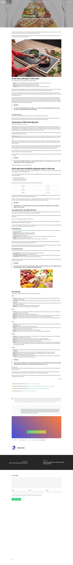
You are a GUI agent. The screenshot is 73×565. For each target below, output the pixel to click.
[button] (71, 2)
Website (47, 490)
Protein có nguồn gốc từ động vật (19, 230)
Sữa (14, 235)
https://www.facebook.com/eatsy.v (28, 390)
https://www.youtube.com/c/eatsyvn (33, 383)
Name (13, 490)
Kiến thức (37, 13)
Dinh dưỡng (30, 13)
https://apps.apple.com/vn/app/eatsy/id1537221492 (38, 388)
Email (30, 490)
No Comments (45, 18)
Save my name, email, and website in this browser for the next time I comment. (27, 494)
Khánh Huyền (27, 18)
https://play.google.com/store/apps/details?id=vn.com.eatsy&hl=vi (42, 386)
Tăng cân (43, 13)
